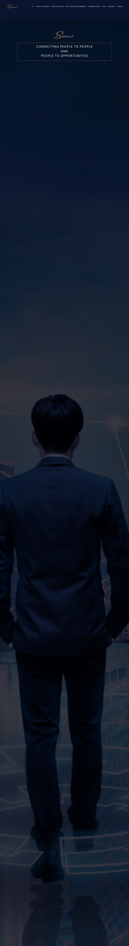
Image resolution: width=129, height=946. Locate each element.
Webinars (111, 6)
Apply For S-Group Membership (76, 6)
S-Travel (120, 6)
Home (33, 6)
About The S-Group (43, 6)
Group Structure (57, 6)
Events (104, 6)
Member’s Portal (94, 6)
